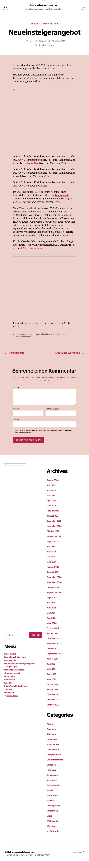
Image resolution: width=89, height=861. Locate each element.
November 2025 (54, 526)
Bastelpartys (10, 654)
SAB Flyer (22, 192)
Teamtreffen (52, 795)
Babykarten (52, 739)
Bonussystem (10, 660)
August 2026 (53, 480)
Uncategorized (53, 806)
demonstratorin (34, 334)
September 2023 (54, 654)
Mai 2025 (51, 557)
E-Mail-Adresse (52, 409)
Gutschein (51, 765)
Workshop (51, 826)
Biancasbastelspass (38, 41)
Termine (8, 689)
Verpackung (52, 811)
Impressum (9, 679)
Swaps (50, 790)
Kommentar (18, 387)
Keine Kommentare (46, 45)
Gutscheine (9, 676)
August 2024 (53, 597)
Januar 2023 (52, 689)
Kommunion (52, 775)
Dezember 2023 (54, 638)
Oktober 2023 (53, 648)
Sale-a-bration (50, 24)
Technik (50, 800)
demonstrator (21, 334)
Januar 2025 (52, 572)
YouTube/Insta (11, 696)
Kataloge (8, 683)
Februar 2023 (53, 684)
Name (16, 409)
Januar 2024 (52, 633)
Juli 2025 (51, 546)
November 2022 (54, 700)
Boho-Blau (33, 163)
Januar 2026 (52, 516)
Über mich (9, 692)
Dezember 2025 (54, 521)
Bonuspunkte (53, 744)
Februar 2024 (53, 628)
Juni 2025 (51, 551)
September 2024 (54, 592)
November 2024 (54, 582)
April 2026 (51, 500)
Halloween (51, 770)
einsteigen (45, 334)
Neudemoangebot (23, 337)
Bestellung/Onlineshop (15, 657)
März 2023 (52, 679)
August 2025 (53, 541)
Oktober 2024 (53, 587)
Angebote (36, 24)
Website (16, 419)
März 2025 (52, 562)
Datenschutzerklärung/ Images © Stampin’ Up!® (28, 855)
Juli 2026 (51, 485)
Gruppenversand (12, 673)
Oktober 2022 (53, 705)
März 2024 (52, 623)
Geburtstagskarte (55, 760)
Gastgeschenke (54, 754)
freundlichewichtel (58, 334)
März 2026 (52, 506)
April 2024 (51, 618)
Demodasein (62, 195)
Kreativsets (52, 780)
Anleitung (51, 734)
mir (29, 202)
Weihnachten (53, 821)
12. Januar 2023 (58, 41)
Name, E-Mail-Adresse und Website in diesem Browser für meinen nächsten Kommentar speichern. (43, 432)
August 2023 (53, 659)
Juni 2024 (51, 608)
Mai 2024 (51, 613)
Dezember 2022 (54, 694)
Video (49, 816)
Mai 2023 (51, 669)
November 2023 (54, 643)
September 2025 (54, 536)
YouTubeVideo (53, 831)
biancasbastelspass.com (44, 5)
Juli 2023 (51, 664)
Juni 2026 (51, 490)
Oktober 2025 (53, 531)
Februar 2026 (53, 511)
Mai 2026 (51, 495)
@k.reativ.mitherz (32, 248)
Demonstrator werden (14, 670)
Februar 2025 (53, 567)
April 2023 (51, 674)
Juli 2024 (51, 603)
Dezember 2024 (54, 577)
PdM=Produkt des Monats (16, 686)
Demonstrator (53, 749)
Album (50, 724)
